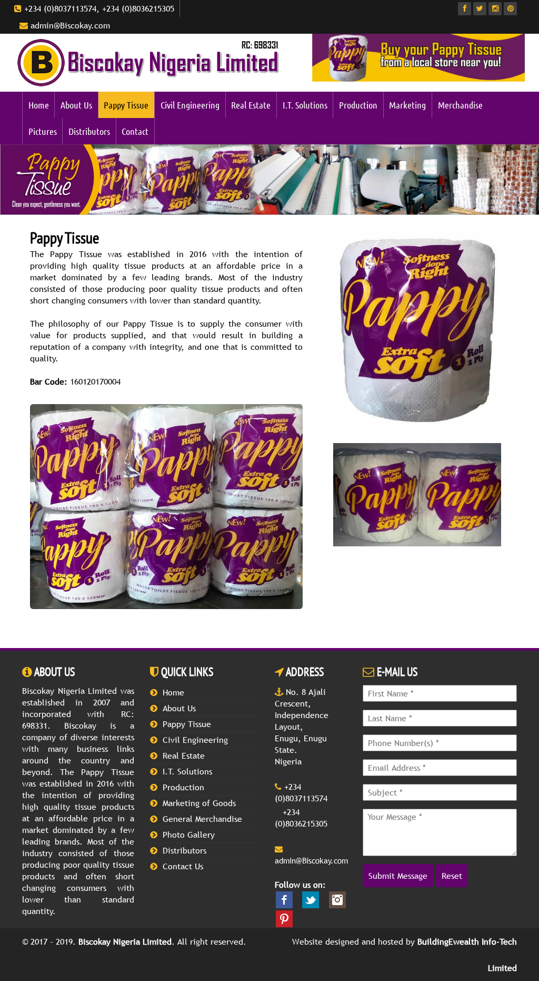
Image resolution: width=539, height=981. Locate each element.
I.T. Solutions (305, 105)
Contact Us (183, 866)
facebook (284, 899)
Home (38, 105)
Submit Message (397, 875)
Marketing (407, 105)
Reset (452, 875)
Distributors (89, 131)
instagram (337, 899)
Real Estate (251, 105)
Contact (135, 131)
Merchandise (460, 105)
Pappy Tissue (126, 105)
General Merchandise (202, 819)
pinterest (284, 918)
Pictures (42, 131)
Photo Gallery (189, 834)
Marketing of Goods (199, 803)
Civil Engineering (190, 105)
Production (358, 105)
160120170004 (75, 381)
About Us (76, 105)
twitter (310, 899)
